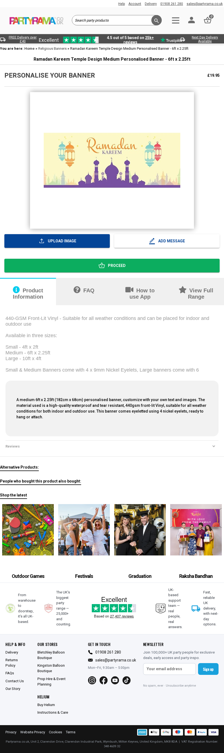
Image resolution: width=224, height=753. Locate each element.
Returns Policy (11, 662)
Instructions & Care (52, 712)
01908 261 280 (171, 4)
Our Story (12, 688)
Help (121, 4)
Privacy (10, 732)
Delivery (151, 4)
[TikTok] (126, 680)
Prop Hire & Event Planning (51, 681)
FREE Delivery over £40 (23, 39)
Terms (70, 732)
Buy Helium (46, 704)
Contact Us (14, 681)
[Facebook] (103, 680)
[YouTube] (115, 680)
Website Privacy (32, 732)
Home (29, 48)
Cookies (55, 732)
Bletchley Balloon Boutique (51, 655)
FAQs (9, 673)
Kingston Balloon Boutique (51, 668)
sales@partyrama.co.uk (205, 4)
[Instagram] (92, 680)
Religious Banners (52, 48)
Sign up (208, 669)
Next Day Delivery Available (205, 39)
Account (134, 4)
